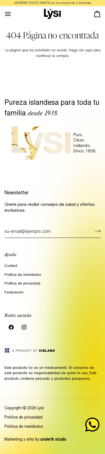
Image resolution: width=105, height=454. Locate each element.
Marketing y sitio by (35, 440)
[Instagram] (24, 327)
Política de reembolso (22, 275)
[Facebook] (11, 327)
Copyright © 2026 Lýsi (24, 408)
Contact (10, 266)
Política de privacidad (22, 284)
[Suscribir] (96, 231)
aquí (88, 50)
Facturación (14, 293)
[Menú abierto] (12, 14)
